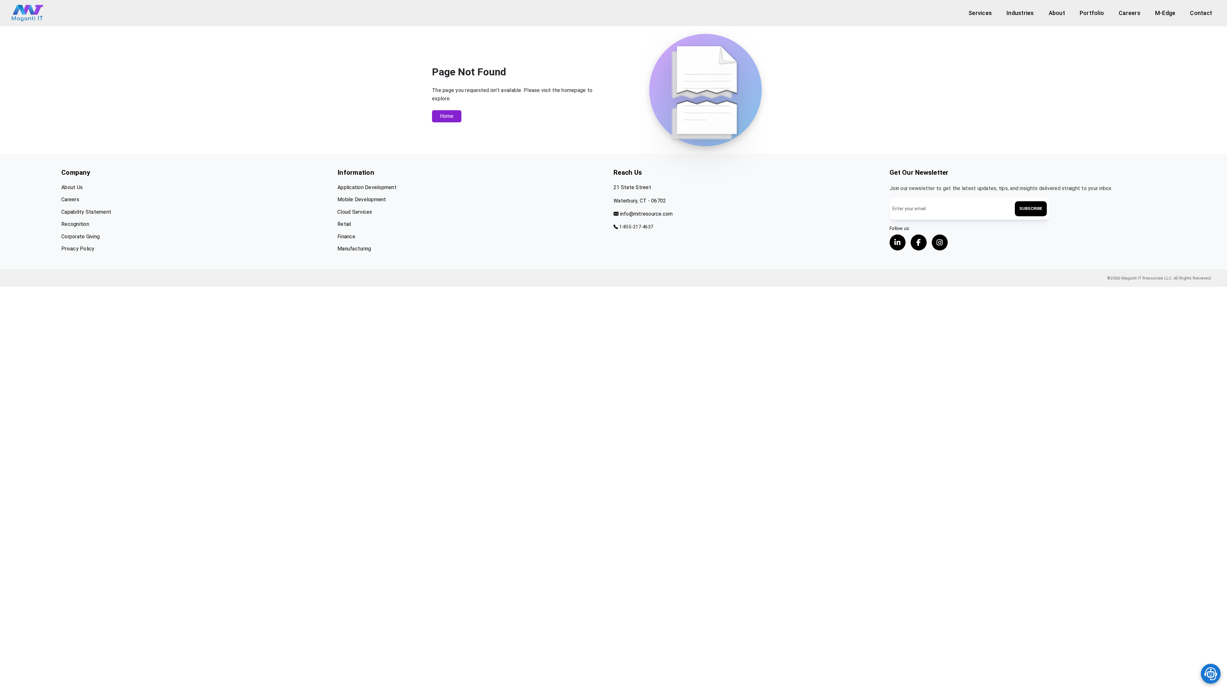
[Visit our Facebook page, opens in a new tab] (919, 242)
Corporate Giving (80, 237)
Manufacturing (354, 249)
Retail (344, 224)
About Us (72, 187)
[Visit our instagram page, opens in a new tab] (940, 242)
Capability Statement (86, 212)
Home (446, 116)
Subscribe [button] (1030, 208)
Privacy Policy (78, 249)
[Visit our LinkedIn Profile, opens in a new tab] (898, 242)
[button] (980, 13)
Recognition (75, 224)
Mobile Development (361, 199)
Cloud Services (354, 212)
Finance (346, 237)
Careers (70, 199)
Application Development (367, 187)
